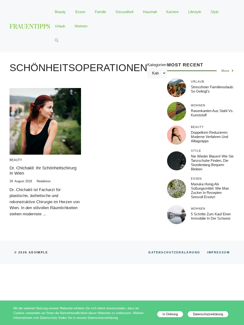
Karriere (172, 12)
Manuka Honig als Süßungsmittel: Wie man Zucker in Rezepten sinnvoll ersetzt (210, 190)
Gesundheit (124, 12)
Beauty (60, 12)
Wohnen (81, 26)
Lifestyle (194, 12)
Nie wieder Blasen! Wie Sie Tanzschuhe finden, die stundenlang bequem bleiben (212, 162)
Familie (100, 12)
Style (215, 12)
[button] (56, 40)
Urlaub (60, 26)
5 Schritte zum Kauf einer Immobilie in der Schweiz (211, 216)
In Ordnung (170, 314)
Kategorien (156, 65)
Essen (80, 12)
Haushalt (150, 12)
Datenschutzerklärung (208, 314)
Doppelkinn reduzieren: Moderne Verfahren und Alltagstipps (209, 136)
